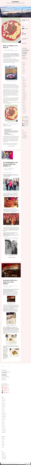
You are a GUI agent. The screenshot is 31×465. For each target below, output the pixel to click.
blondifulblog (15, 1)
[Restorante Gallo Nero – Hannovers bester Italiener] (11, 277)
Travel (16, 5)
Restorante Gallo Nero (13, 292)
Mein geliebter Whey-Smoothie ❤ (11, 122)
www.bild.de (7, 236)
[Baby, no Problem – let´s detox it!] (11, 42)
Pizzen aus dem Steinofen (12, 195)
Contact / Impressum (24, 5)
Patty (24, 123)
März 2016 (24, 105)
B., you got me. (24, 57)
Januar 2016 (24, 108)
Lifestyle (14, 5)
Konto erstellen (24, 132)
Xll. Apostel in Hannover (15, 175)
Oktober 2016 (24, 96)
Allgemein (6, 50)
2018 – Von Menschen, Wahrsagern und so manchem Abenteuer (24, 53)
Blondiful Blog (24, 43)
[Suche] (28, 22)
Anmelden (24, 133)
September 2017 (24, 86)
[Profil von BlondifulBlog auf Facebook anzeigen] (22, 33)
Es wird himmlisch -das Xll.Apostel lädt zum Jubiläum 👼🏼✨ (10, 164)
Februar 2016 (3, 426)
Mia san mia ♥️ (27, 118)
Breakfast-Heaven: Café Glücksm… (26, 122)
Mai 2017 (3, 407)
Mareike (25, 121)
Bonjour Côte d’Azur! (24, 58)
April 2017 (24, 89)
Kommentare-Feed (25, 136)
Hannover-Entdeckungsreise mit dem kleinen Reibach (25, 50)
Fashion (10, 5)
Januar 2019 (24, 80)
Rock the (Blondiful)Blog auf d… (26, 120)
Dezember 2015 (24, 109)
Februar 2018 (24, 83)
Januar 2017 (24, 92)
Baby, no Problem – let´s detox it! (10, 46)
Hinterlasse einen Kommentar (14, 50)
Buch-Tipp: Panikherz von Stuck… (26, 126)
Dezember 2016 (24, 93)
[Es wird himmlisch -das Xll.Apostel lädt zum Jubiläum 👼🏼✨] (7, 159)
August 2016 (24, 99)
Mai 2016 (24, 102)
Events (23, 67)
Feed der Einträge (25, 135)
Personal (4, 307)
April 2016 (3, 423)
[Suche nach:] (25, 22)
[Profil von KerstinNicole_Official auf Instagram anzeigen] (25, 33)
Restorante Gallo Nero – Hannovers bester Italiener (10, 282)
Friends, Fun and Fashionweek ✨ (24, 55)
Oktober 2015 (24, 112)
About (5, 5)
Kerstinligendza (11, 168)
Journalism (19, 5)
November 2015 (24, 111)
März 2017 (24, 90)
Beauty (7, 5)
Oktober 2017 (3, 404)
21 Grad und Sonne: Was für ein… (26, 123)
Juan (24, 118)
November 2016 (24, 95)
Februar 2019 (24, 79)
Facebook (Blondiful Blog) (12, 234)
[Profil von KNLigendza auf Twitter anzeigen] (24, 33)
